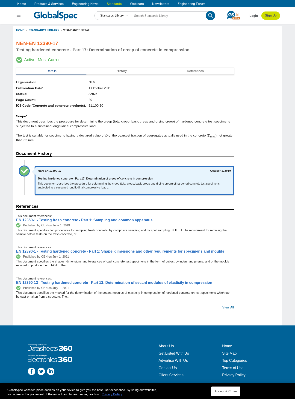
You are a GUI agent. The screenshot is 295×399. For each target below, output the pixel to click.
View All (228, 307)
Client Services (171, 375)
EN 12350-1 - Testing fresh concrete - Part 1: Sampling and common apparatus (84, 220)
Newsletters (160, 4)
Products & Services (49, 4)
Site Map (229, 353)
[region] (147, 391)
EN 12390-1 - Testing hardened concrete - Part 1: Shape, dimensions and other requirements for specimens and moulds (120, 251)
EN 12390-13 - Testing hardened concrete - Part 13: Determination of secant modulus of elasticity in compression (114, 283)
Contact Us (168, 368)
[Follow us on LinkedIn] (50, 372)
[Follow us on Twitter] (41, 372)
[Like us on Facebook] (31, 372)
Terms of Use (233, 368)
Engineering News (85, 4)
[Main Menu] (19, 15)
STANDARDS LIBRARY (44, 30)
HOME (20, 30)
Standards (114, 4)
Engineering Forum (191, 4)
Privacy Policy (233, 375)
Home (21, 4)
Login (254, 15)
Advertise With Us (173, 360)
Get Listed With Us (174, 353)
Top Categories (234, 360)
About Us (166, 346)
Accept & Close (226, 391)
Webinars (137, 4)
